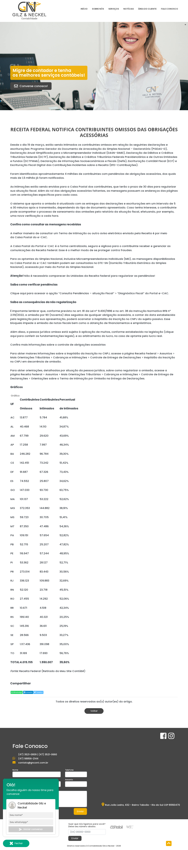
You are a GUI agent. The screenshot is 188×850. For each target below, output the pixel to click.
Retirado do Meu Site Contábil (63, 671)
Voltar (94, 711)
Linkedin (28, 692)
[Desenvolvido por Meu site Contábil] (116, 827)
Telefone (69, 770)
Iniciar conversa (33, 829)
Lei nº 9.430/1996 (101, 311)
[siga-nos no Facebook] (163, 737)
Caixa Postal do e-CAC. (31, 237)
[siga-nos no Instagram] (171, 737)
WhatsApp (17, 692)
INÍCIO (84, 8)
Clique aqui (18, 293)
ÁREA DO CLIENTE (147, 8)
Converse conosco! (34, 86)
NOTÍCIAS (128, 8)
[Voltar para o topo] (168, 843)
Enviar (80, 811)
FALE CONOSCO (169, 8)
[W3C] (130, 827)
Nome (15, 770)
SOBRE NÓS (98, 8)
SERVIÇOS (113, 8)
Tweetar (39, 692)
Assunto (69, 779)
